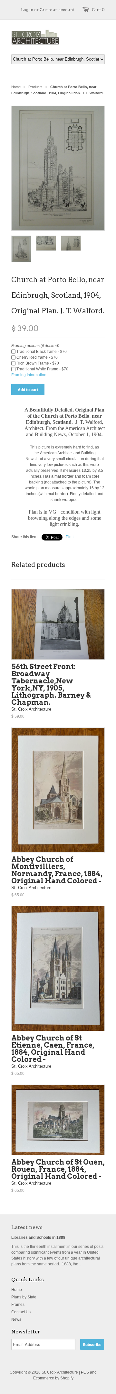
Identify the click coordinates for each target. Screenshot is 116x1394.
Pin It (70, 537)
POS (85, 1372)
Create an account (57, 9)
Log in (27, 9)
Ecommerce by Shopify (53, 1378)
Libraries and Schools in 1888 (38, 1237)
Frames (17, 1304)
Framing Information (28, 375)
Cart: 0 (98, 9)
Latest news (27, 1227)
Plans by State (23, 1297)
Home (16, 1289)
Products (35, 87)
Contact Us (21, 1312)
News (16, 1319)
